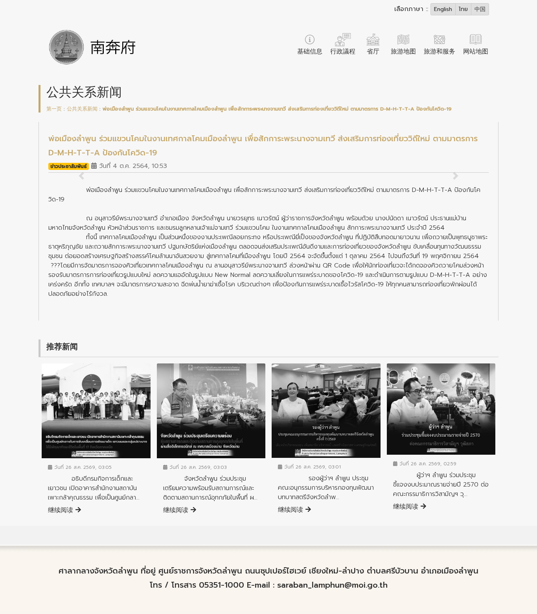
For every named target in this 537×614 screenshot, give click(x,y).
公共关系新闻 (82, 108)
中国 (480, 9)
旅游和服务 (439, 51)
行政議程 (342, 51)
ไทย (463, 9)
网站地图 (475, 51)
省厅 (373, 51)
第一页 (54, 108)
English (443, 9)
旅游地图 (403, 51)
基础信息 (309, 51)
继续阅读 (61, 510)
